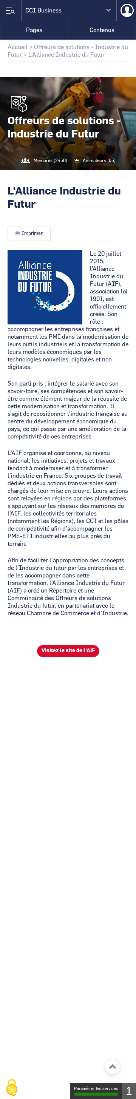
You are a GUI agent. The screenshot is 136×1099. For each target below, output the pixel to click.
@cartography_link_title (58, 176)
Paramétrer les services (96, 1088)
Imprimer (32, 233)
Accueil (18, 47)
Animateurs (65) (99, 160)
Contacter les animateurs (77, 176)
